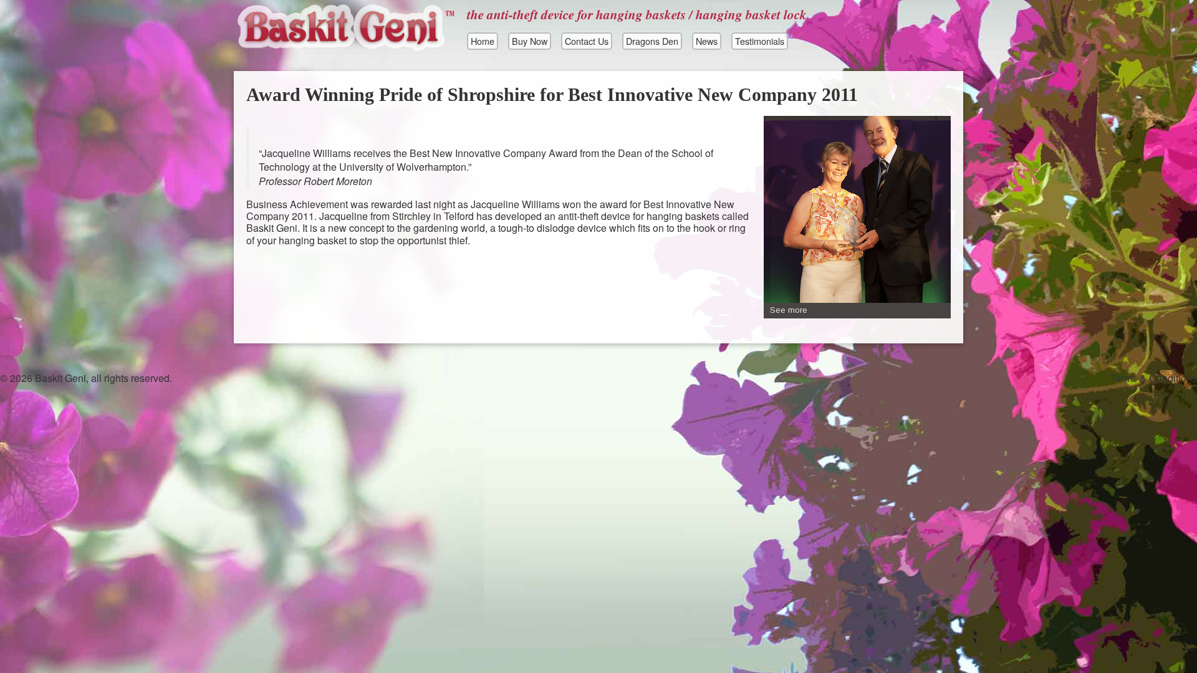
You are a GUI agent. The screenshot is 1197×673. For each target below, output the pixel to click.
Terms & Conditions (1153, 378)
